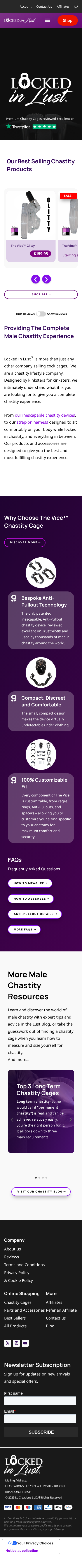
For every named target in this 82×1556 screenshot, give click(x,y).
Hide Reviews (25, 314)
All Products (15, 1325)
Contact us (56, 1318)
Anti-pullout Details (34, 914)
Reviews (11, 1256)
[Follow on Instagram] (16, 1343)
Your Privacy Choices (35, 1543)
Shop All (40, 294)
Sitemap (59, 1529)
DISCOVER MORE (23, 542)
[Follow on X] (7, 1343)
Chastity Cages (17, 1302)
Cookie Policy (20, 1280)
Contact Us (44, 7)
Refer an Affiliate (61, 1310)
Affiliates (63, 7)
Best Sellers (15, 1318)
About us (12, 1249)
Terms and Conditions (24, 1264)
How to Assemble (30, 898)
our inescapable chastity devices (45, 415)
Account (25, 7)
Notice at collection (21, 1550)
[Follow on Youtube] (25, 1343)
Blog (50, 1325)
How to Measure (29, 883)
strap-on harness (32, 422)
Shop (67, 20)
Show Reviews (57, 314)
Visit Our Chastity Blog (39, 1191)
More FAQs (23, 929)
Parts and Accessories (24, 1310)
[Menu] (47, 20)
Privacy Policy (16, 1272)
